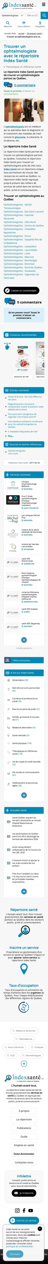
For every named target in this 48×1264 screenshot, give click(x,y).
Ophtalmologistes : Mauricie (19, 256)
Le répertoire (24, 1119)
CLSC (12, 1055)
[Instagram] (17, 1210)
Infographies (40, 26)
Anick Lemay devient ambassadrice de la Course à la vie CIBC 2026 (26, 850)
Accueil (21, 33)
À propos (24, 1111)
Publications (24, 1128)
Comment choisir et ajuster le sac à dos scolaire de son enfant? (25, 863)
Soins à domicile (16, 1047)
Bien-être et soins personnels (26, 689)
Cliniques (38, 1047)
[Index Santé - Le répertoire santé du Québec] (19, 6)
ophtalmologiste (14, 126)
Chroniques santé (34, 33)
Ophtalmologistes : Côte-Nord (20, 222)
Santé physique (22, 743)
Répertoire (8, 26)
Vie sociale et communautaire (25, 773)
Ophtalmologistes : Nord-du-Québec (23, 267)
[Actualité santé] (24, 891)
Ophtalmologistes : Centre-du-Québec (24, 225)
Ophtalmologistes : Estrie (17, 235)
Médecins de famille (25, 1030)
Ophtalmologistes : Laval (17, 253)
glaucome (20, 137)
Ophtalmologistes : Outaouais (20, 270)
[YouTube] (30, 1210)
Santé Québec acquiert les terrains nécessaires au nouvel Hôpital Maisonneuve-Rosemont (26, 821)
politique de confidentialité (19, 1246)
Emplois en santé (24, 1145)
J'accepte (15, 1254)
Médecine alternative (24, 727)
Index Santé (10, 169)
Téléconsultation (21, 660)
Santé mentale (21, 735)
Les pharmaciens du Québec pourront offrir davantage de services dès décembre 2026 (25, 836)
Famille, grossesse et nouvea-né (26, 718)
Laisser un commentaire (24, 290)
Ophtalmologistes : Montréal (19, 263)
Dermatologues (33, 1055)
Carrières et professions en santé (25, 700)
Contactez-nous (24, 1162)
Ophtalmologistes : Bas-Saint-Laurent (24, 211)
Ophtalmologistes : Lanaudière (20, 246)
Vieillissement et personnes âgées (25, 784)
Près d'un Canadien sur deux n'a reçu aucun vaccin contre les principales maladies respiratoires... (25, 877)
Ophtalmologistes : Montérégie (20, 260)
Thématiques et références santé (23, 66)
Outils (24, 1136)
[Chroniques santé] (24, 795)
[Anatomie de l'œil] (23, 358)
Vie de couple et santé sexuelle (26, 763)
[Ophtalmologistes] (24, 640)
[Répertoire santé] (24, 1064)
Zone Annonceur (24, 1153)
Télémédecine (25, 1039)
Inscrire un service (26, 1220)
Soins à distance (23, 26)
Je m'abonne (27, 1193)
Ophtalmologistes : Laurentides (20, 249)
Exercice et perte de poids (26, 709)
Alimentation (20, 680)
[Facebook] (24, 1210)
